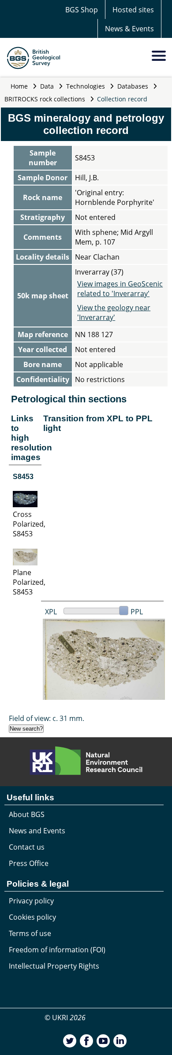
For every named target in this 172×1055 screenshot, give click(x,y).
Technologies (85, 86)
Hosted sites (133, 10)
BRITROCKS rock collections (44, 99)
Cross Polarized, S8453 (29, 524)
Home (19, 86)
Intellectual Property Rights (54, 966)
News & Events (129, 28)
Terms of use (30, 933)
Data (47, 86)
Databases (132, 86)
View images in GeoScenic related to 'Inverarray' (120, 288)
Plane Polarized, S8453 (29, 582)
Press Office (29, 863)
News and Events (37, 831)
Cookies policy (32, 917)
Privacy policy (31, 901)
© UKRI (65, 1017)
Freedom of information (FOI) (57, 950)
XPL (51, 612)
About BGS (27, 814)
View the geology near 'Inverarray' (113, 312)
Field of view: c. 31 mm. (46, 718)
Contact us (27, 847)
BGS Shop (81, 10)
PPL (137, 612)
